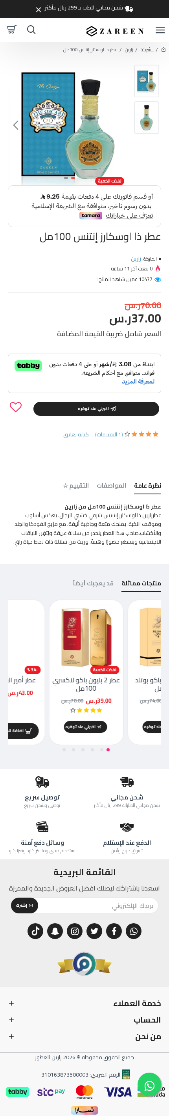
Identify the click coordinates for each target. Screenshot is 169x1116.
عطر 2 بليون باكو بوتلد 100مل (47, 684)
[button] (120, 125)
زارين (129, 49)
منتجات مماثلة (141, 584)
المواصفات (111, 486)
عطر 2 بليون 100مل (125, 680)
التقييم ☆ (76, 486)
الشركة (147, 49)
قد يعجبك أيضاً (93, 584)
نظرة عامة (147, 486)
